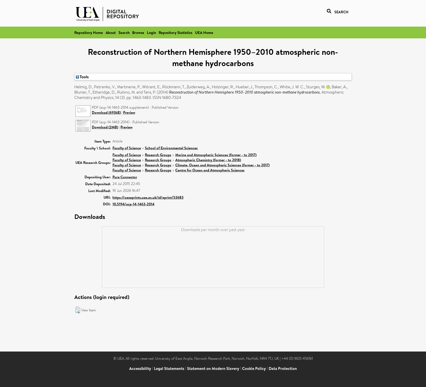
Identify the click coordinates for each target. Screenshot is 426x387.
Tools (84, 77)
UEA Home (204, 32)
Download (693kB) (106, 112)
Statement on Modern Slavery (213, 368)
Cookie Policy (254, 368)
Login (151, 32)
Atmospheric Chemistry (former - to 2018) (208, 159)
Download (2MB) (105, 127)
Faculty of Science (126, 147)
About (111, 32)
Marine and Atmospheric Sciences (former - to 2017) (215, 154)
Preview (129, 112)
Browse (138, 32)
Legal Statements (169, 368)
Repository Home (88, 32)
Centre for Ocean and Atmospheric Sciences (210, 170)
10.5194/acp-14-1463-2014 (133, 204)
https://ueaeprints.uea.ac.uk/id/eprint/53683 (147, 197)
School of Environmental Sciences (171, 147)
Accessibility (140, 368)
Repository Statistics (175, 32)
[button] (77, 310)
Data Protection (283, 368)
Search (124, 32)
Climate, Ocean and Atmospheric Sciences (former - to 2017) (222, 165)
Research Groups (158, 154)
